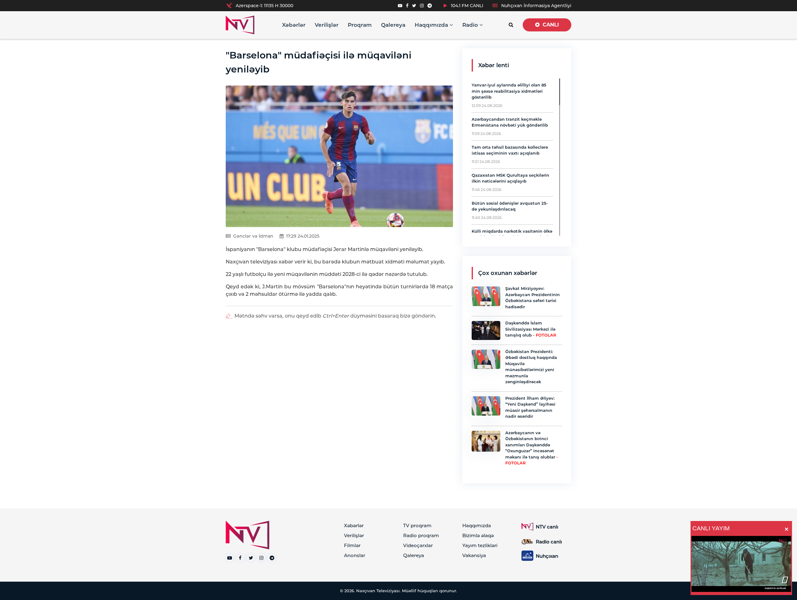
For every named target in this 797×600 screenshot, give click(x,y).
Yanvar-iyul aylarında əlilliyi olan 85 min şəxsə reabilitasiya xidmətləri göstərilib (509, 91)
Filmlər (352, 545)
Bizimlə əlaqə (478, 535)
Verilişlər (326, 25)
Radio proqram (421, 535)
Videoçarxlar (418, 545)
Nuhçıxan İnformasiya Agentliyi (535, 5)
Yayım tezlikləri (480, 545)
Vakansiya (474, 555)
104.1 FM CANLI (466, 5)
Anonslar (354, 555)
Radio (470, 25)
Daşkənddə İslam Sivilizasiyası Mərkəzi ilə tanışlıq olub (530, 328)
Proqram (360, 25)
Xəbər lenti (493, 65)
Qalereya (393, 25)
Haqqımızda (432, 25)
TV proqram (417, 525)
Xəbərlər (293, 25)
